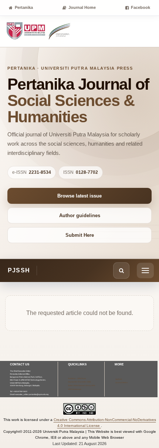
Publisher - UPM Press (77, 378)
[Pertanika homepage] (39, 31)
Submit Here (79, 235)
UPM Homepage (74, 389)
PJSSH (19, 270)
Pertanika (24, 7)
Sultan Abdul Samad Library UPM (81, 385)
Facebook (140, 7)
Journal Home (82, 7)
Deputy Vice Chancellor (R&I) (79, 382)
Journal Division (121, 383)
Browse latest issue (79, 196)
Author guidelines (79, 215)
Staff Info (118, 379)
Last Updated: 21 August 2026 (79, 443)
